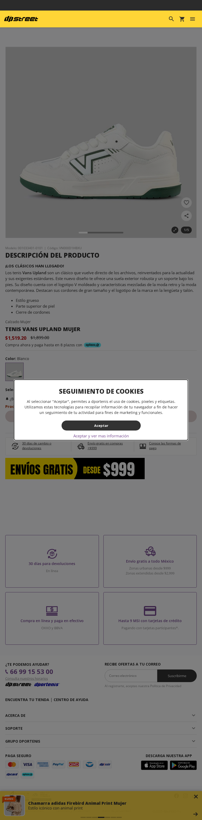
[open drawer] (192, 19)
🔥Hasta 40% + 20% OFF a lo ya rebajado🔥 (101, 5)
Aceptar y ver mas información (101, 435)
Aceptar (101, 425)
